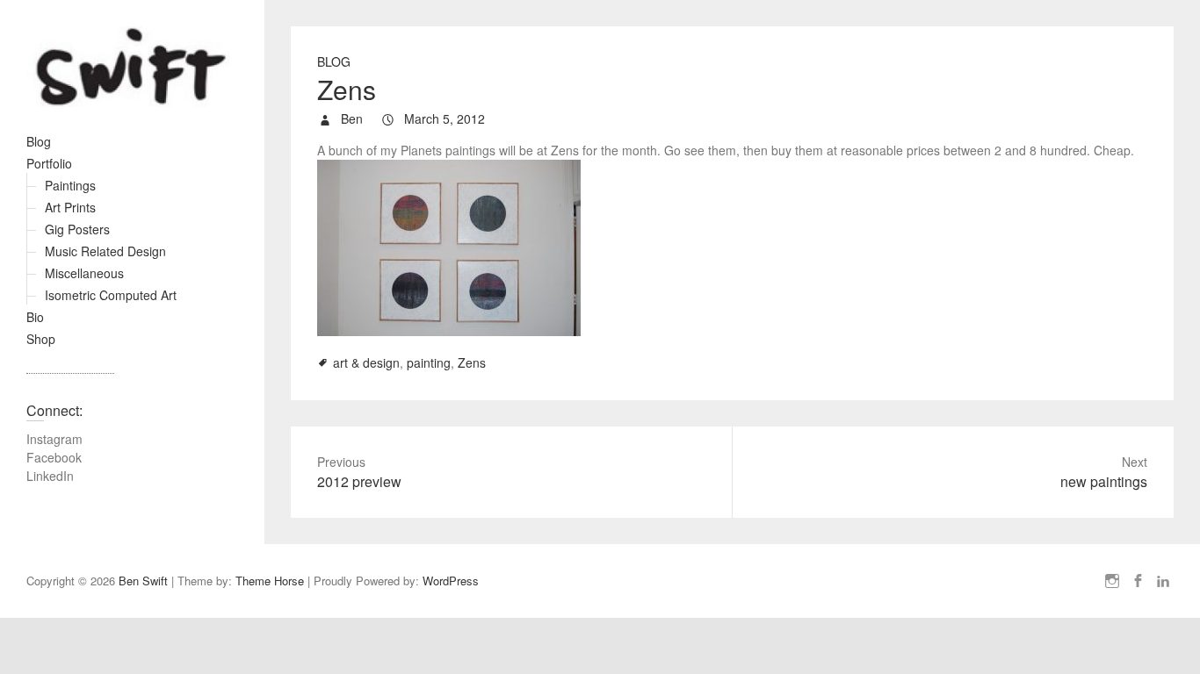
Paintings (70, 185)
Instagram (54, 439)
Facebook (54, 457)
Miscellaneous (84, 273)
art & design (366, 362)
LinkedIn (50, 475)
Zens (472, 362)
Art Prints (70, 207)
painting (429, 362)
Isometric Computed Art (111, 295)
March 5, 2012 (443, 118)
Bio (35, 317)
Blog (38, 141)
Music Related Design (105, 251)
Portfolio (49, 163)
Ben (350, 118)
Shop (40, 339)
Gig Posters (77, 229)
